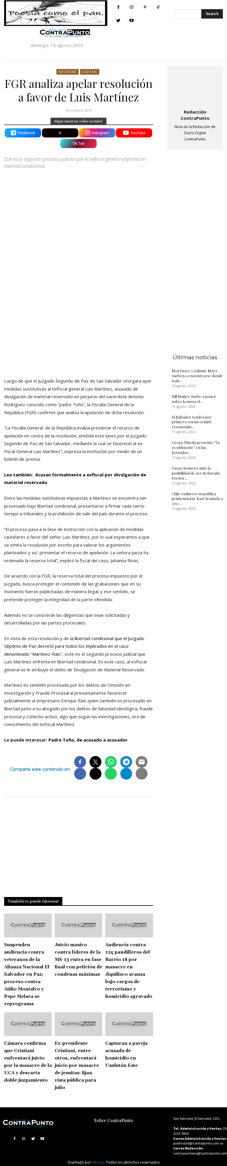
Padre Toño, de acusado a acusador (88, 740)
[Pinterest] (145, 7)
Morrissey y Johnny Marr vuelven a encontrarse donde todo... (197, 375)
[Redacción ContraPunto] (195, 86)
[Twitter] (118, 20)
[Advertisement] (78, 321)
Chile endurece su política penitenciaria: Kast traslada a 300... (197, 498)
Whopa (98, 1162)
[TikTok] (158, 7)
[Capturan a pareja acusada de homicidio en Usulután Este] (129, 1024)
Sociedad (68, 72)
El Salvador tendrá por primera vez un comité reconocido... (192, 421)
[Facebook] (118, 7)
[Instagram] (132, 7)
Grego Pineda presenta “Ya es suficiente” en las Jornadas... (196, 447)
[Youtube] (132, 20)
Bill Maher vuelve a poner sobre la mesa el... (194, 399)
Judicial (89, 72)
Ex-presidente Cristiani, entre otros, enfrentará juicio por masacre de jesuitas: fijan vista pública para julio (77, 1065)
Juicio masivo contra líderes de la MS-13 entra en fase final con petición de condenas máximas (78, 959)
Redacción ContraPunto (195, 115)
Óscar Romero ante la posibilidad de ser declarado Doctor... (196, 472)
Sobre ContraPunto (113, 1121)
